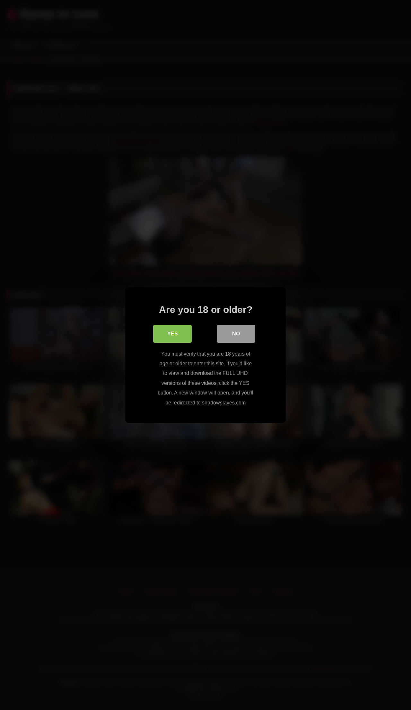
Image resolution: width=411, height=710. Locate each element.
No (236, 333)
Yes (172, 333)
